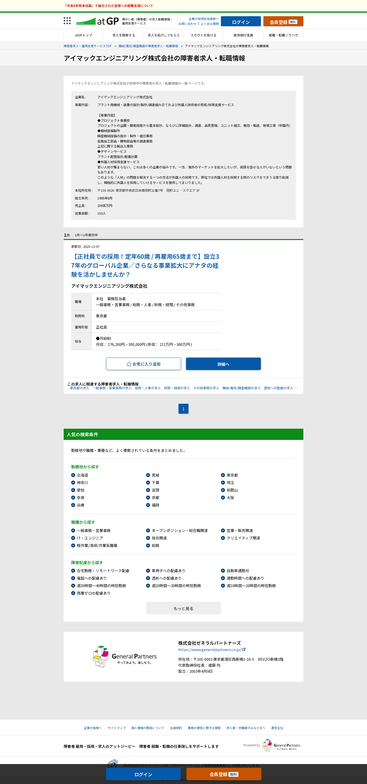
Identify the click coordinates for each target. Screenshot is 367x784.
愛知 (80, 490)
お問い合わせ (187, 23)
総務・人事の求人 (148, 388)
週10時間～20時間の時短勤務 (251, 585)
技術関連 (159, 537)
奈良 (80, 497)
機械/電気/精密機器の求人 (241, 388)
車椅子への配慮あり (168, 570)
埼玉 (230, 482)
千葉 (155, 482)
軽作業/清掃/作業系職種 (97, 545)
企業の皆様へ (93, 728)
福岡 (155, 505)
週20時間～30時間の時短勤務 (176, 585)
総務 (155, 545)
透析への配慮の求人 (278, 388)
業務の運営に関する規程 (204, 728)
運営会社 (277, 728)
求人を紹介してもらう (164, 35)
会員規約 (176, 728)
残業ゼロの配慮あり (94, 593)
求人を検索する (123, 35)
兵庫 (80, 505)
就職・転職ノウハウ (283, 35)
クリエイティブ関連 (243, 537)
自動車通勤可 (238, 570)
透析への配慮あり (167, 578)
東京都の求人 (79, 388)
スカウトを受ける (203, 35)
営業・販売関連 (240, 530)
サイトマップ (117, 728)
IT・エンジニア (90, 537)
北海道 (82, 475)
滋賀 (155, 490)
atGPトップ (83, 35)
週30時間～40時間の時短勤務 (101, 585)
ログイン (143, 774)
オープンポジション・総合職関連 (180, 530)
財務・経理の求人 (177, 388)
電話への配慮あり (92, 578)
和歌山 (232, 490)
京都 (155, 497)
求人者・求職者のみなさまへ (245, 728)
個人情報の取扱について (147, 728)
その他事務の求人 (206, 388)
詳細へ (223, 364)
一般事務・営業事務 (94, 530)
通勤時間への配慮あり (245, 578)
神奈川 (82, 482)
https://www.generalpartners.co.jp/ (209, 649)
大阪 (230, 497)
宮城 (155, 475)
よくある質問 (210, 23)
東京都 (232, 475)
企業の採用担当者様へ (204, 18)
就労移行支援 (243, 35)
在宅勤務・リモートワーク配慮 (103, 570)
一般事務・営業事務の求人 (112, 388)
